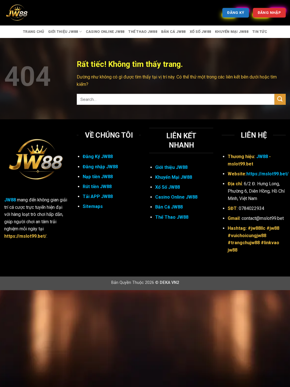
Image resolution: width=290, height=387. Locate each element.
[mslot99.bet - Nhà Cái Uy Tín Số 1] (32, 12)
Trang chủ (33, 31)
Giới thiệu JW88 (63, 31)
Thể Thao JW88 (142, 31)
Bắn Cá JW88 (173, 31)
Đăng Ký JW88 (98, 156)
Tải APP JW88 (98, 196)
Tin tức (259, 31)
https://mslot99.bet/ (267, 174)
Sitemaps (93, 206)
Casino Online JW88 (105, 31)
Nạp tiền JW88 (98, 176)
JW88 (10, 200)
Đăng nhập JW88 (100, 166)
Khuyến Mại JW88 (231, 31)
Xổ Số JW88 (200, 31)
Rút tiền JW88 (97, 186)
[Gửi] (280, 99)
